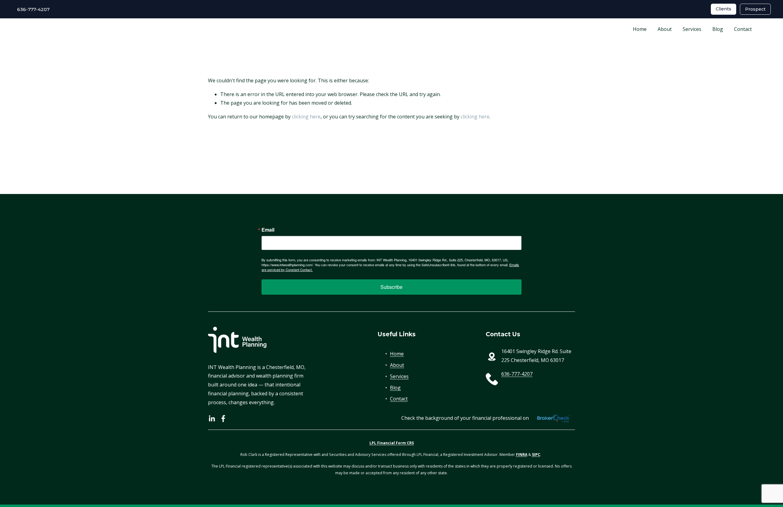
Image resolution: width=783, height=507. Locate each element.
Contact (743, 29)
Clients (723, 9)
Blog (717, 29)
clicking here (306, 116)
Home (640, 29)
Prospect (755, 9)
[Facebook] (223, 418)
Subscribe (391, 286)
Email (268, 229)
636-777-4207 (31, 9)
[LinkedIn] (211, 418)
